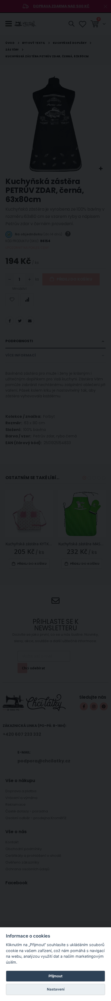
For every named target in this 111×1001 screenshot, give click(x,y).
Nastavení (55, 989)
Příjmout (55, 976)
